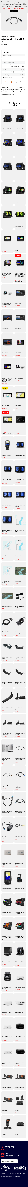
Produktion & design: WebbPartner (10, 1177)
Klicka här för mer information (13, 8)
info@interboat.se (12, 1155)
